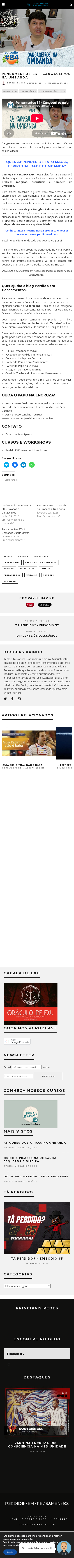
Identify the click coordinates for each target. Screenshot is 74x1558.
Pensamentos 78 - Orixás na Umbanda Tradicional (51, 507)
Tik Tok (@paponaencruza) (21, 350)
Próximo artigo (37, 631)
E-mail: (7, 1067)
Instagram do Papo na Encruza (23, 369)
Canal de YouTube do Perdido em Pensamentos (33, 373)
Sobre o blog (36, 1519)
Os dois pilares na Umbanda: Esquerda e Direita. (31, 1159)
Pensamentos (10, 91)
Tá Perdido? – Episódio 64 (37, 1258)
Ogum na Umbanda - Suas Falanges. (37, 1176)
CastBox (7, 410)
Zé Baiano (10, 581)
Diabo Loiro (27, 569)
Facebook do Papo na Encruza (23, 358)
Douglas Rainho (16, 83)
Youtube (48, 575)
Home (14, 1519)
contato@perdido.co (26, 387)
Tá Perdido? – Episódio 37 (37, 625)
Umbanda (32, 575)
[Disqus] (37, 830)
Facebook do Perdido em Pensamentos (28, 354)
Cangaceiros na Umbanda (41, 562)
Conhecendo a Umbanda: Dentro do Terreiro (32, 323)
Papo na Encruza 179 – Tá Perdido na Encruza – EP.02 (37, 1444)
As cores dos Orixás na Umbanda (35, 1142)
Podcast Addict (44, 407)
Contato (61, 1519)
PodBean (60, 407)
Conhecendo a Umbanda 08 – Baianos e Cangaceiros (16, 509)
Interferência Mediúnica (21, 765)
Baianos (23, 556)
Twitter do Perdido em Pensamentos (26, 362)
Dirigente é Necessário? (37, 635)
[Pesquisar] (71, 4)
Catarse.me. (33, 305)
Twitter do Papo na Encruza (21, 365)
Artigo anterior (37, 621)
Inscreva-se (48, 1076)
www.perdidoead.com (34, 450)
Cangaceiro (41, 556)
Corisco (9, 569)
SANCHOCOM (46, 1524)
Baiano (8, 556)
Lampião (46, 569)
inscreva (24, 270)
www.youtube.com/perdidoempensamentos (27, 418)
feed (24, 403)
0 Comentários (28, 91)
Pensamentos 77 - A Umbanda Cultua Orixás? (16, 531)
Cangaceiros (12, 562)
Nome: (46, 1067)
